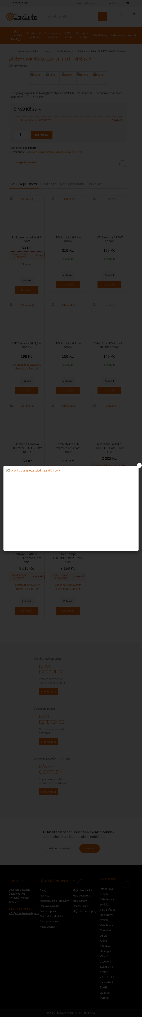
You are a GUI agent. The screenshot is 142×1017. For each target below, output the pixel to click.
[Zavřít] (139, 465)
